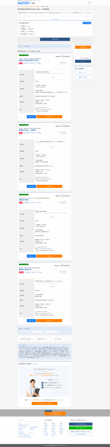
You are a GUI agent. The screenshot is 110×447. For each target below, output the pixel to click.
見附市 (61, 431)
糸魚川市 (46, 435)
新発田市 (46, 425)
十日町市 (46, 433)
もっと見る (55, 19)
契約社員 (21, 272)
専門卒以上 (33, 202)
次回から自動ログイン (86, 58)
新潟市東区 (38, 6)
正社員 (20, 63)
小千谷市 (54, 433)
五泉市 (45, 431)
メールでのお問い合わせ (80, 424)
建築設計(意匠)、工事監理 (27, 130)
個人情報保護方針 (34, 427)
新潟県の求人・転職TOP (29, 6)
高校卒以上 (33, 63)
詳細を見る (49, 116)
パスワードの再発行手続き (24, 435)
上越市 (61, 423)
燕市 (61, 427)
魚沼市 (45, 429)
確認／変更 (55, 39)
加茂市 (53, 435)
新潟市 (45, 423)
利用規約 (20, 429)
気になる (32, 116)
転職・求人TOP (20, 6)
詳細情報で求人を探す (23, 425)
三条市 (45, 427)
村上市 (61, 425)
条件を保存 (87, 22)
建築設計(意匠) (24, 200)
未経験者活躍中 (26, 63)
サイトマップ (21, 431)
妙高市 (61, 433)
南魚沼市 (54, 425)
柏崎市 (53, 429)
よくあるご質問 (22, 427)
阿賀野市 (62, 429)
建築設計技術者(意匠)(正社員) (28, 60)
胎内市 (53, 431)
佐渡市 (53, 427)
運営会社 (32, 429)
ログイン (83, 61)
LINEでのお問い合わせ (80, 427)
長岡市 (53, 423)
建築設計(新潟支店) (25, 269)
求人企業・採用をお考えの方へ (25, 437)
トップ (20, 423)
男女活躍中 (39, 63)
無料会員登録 (83, 47)
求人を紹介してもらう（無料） (44, 403)
